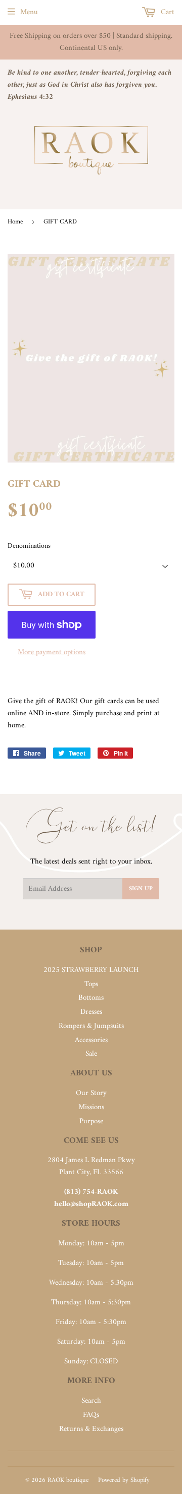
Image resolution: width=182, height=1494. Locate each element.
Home (15, 221)
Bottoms (91, 998)
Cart (166, 12)
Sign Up (141, 889)
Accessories (91, 1040)
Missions (91, 1107)
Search (91, 1401)
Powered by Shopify (124, 1480)
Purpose (91, 1121)
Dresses (91, 1012)
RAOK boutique (68, 1480)
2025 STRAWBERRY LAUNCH (91, 970)
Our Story (91, 1093)
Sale (91, 1054)
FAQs (91, 1415)
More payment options (51, 653)
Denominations (29, 546)
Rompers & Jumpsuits (91, 1026)
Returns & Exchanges (91, 1429)
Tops (91, 984)
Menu (29, 12)
